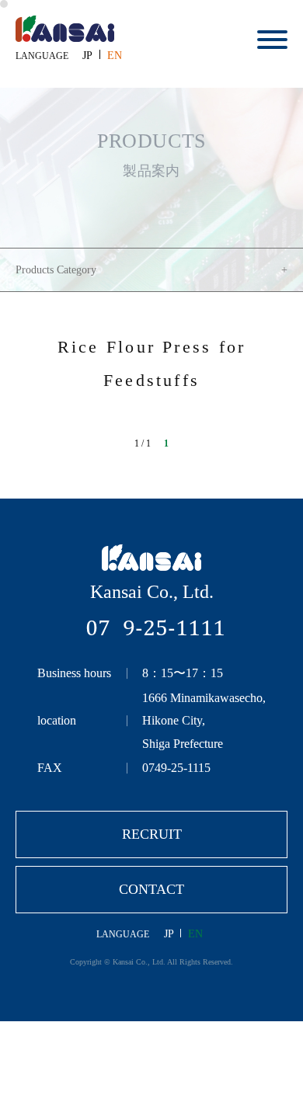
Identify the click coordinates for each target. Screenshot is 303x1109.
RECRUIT (152, 834)
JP (87, 55)
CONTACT (151, 889)
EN (114, 55)
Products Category (56, 270)
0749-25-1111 (155, 627)
